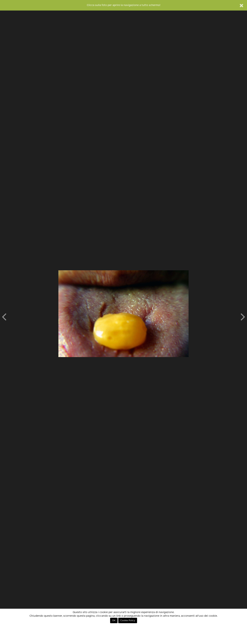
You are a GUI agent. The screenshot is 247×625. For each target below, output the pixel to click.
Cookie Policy (127, 620)
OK (114, 620)
